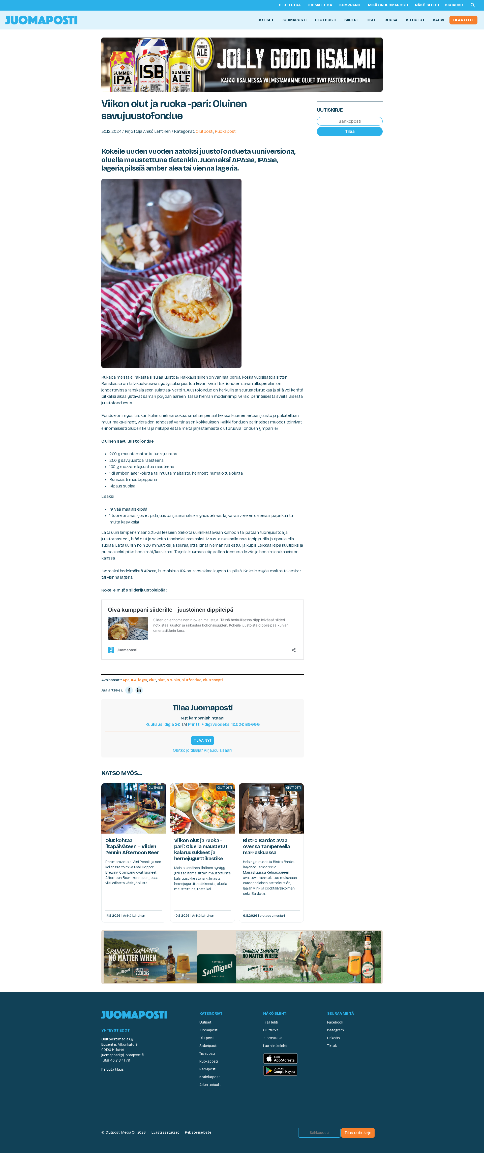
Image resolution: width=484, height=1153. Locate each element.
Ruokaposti (225, 131)
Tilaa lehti (463, 20)
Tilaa (350, 131)
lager (142, 680)
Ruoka (391, 20)
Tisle (371, 20)
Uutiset (265, 20)
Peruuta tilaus (112, 1069)
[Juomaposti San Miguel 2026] (242, 957)
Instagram (335, 1030)
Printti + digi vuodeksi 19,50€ (224, 724)
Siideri (350, 20)
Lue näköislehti (275, 1046)
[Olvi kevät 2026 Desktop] (242, 64)
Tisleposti (207, 1053)
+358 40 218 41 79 (115, 1060)
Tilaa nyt (202, 740)
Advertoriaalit (210, 1085)
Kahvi (438, 20)
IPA (133, 680)
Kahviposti (207, 1069)
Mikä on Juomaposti (388, 5)
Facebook (335, 1022)
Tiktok (332, 1046)
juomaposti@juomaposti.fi (122, 1055)
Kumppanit (350, 5)
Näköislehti (427, 5)
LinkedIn (333, 1038)
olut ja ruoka (169, 680)
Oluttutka (290, 5)
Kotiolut (415, 20)
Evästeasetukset (165, 1132)
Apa (126, 680)
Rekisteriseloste (198, 1132)
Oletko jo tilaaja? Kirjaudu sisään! (202, 750)
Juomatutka (320, 5)
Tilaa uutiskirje (358, 1132)
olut (152, 680)
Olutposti (325, 20)
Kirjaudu (454, 5)
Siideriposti (208, 1046)
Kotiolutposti (210, 1077)
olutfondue (191, 680)
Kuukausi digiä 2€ (163, 724)
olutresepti (213, 680)
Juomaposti (294, 20)
